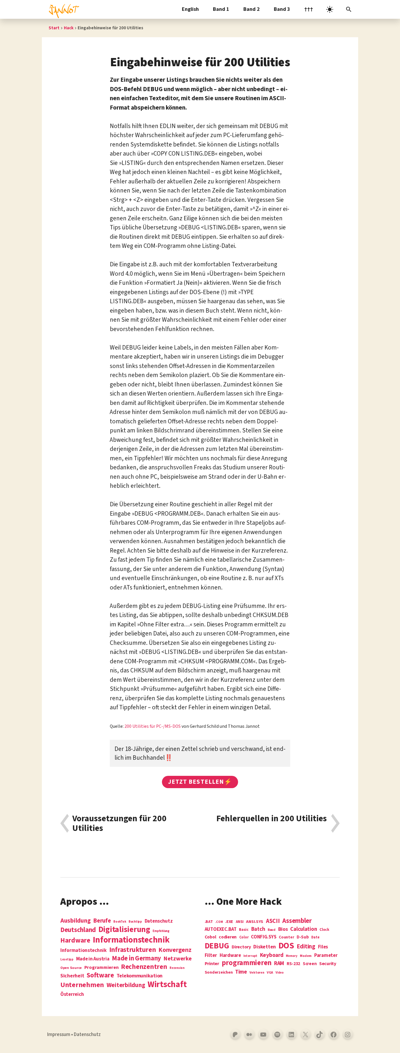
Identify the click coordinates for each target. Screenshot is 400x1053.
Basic (244, 929)
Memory (291, 956)
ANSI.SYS (254, 921)
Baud (272, 930)
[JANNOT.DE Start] (63, 9)
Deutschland (78, 930)
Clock (324, 929)
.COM (219, 922)
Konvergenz (174, 950)
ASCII (273, 921)
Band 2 (251, 9)
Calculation (303, 929)
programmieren (247, 963)
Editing (306, 946)
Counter (286, 937)
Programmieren (101, 968)
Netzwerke (178, 958)
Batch (258, 929)
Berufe (102, 921)
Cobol (210, 937)
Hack (68, 28)
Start (54, 28)
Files (323, 947)
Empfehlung (161, 931)
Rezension (177, 968)
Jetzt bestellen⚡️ (200, 781)
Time (241, 972)
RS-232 (293, 964)
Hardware (75, 940)
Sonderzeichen (219, 972)
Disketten (264, 947)
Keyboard (271, 955)
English (190, 9)
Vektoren (256, 973)
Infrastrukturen (132, 949)
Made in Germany (136, 958)
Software (100, 975)
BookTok (119, 921)
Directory (241, 947)
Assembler (297, 921)
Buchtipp (135, 921)
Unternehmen (82, 985)
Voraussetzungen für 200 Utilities (119, 823)
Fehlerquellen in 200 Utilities (271, 819)
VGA (270, 973)
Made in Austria (93, 959)
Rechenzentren (144, 966)
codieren (228, 937)
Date (315, 937)
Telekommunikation (140, 976)
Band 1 (221, 9)
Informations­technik (131, 940)
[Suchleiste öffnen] (348, 9)
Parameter (326, 956)
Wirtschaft (167, 984)
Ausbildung (75, 920)
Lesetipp (66, 959)
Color (244, 937)
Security (327, 964)
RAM (279, 963)
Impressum (58, 1034)
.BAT (209, 921)
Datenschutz (159, 921)
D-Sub (303, 937)
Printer (212, 964)
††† (308, 9)
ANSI (240, 922)
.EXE (229, 921)
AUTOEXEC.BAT (221, 929)
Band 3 (282, 9)
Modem (306, 956)
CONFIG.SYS (263, 937)
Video (280, 972)
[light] (329, 9)
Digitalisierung (124, 930)
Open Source (71, 968)
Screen (310, 964)
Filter (211, 955)
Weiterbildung (126, 985)
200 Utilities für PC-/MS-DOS (152, 726)
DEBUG (217, 946)
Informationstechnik (83, 951)
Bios (283, 929)
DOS (286, 945)
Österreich (72, 994)
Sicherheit (72, 976)
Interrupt (250, 956)
